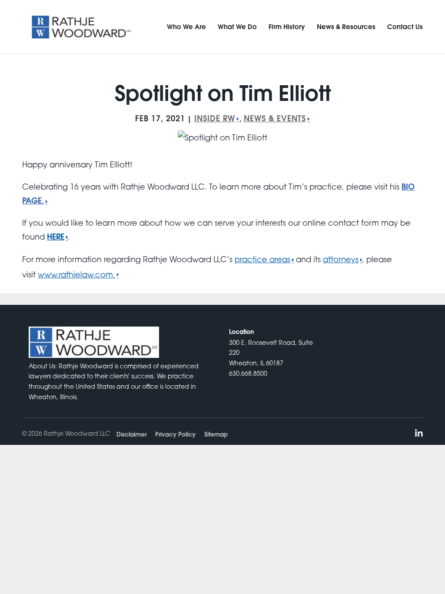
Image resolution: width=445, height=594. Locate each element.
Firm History (287, 26)
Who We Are (186, 26)
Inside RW (214, 118)
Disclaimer (131, 434)
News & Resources (346, 26)
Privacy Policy (175, 434)
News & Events (275, 118)
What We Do (237, 26)
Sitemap (216, 434)
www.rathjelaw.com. (76, 274)
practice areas (262, 259)
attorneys (341, 259)
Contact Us (405, 26)
